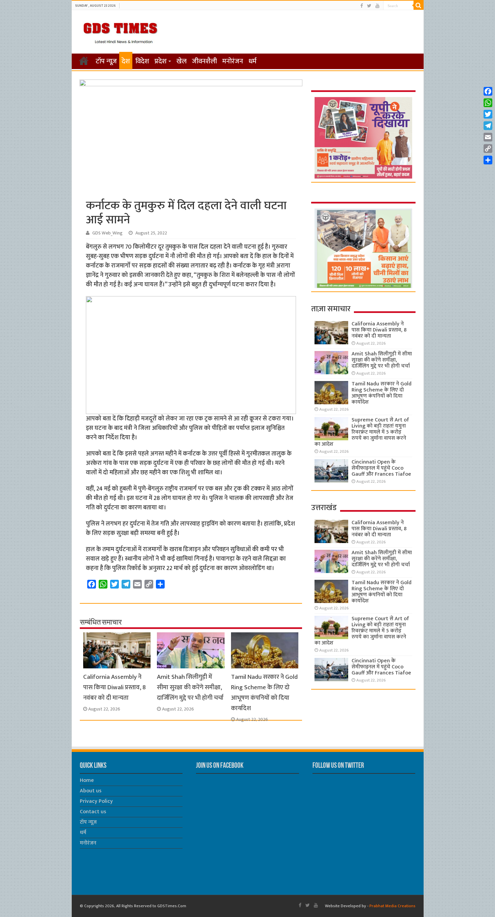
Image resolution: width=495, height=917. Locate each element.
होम (84, 61)
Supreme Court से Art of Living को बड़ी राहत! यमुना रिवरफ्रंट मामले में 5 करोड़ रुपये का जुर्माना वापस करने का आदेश (362, 432)
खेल (181, 61)
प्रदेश (161, 61)
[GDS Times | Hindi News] (120, 31)
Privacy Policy (96, 801)
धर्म (253, 61)
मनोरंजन (232, 61)
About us (90, 790)
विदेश (142, 61)
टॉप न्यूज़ (106, 61)
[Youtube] (377, 5)
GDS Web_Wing (107, 233)
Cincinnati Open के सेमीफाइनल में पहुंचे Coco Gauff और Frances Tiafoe (381, 468)
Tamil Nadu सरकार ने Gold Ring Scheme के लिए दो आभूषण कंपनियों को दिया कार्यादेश (264, 693)
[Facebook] (361, 5)
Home (87, 780)
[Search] (419, 5)
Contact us (93, 811)
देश (126, 61)
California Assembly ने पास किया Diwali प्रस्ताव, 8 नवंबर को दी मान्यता (114, 687)
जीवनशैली (204, 61)
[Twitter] (369, 5)
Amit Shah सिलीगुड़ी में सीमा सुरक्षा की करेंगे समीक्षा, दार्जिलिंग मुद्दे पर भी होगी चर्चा (190, 687)
